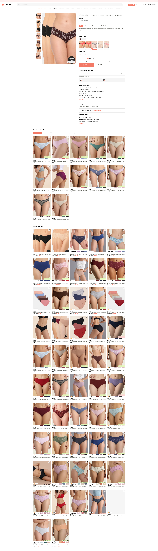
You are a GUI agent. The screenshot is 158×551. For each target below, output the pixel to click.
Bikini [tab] (81, 25)
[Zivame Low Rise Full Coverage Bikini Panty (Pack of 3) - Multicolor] (60, 147)
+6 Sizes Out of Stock (83, 54)
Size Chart (91, 58)
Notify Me (87, 65)
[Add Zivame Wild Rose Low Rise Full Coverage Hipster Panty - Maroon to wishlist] (68, 404)
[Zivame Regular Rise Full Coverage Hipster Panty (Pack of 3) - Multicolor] (79, 240)
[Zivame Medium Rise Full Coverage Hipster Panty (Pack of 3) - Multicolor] (60, 473)
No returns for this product (112, 80)
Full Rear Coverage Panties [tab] (67, 133)
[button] (121, 4)
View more (81, 99)
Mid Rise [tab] (86, 25)
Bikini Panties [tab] (47, 133)
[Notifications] (138, 4)
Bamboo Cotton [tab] (104, 25)
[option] (38, 16)
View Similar (72, 62)
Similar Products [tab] (37, 133)
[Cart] (145, 4)
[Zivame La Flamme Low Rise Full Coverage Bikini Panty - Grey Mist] (42, 176)
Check (122, 73)
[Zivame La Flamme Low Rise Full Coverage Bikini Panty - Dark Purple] (60, 176)
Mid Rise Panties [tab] (55, 133)
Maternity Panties (44, 11)
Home (34, 11)
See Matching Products (84, 32)
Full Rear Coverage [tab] (95, 25)
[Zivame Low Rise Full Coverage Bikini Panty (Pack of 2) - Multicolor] (42, 147)
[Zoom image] (59, 38)
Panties (38, 11)
